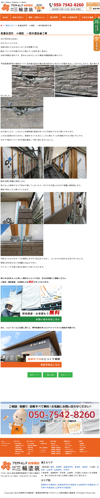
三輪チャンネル (54, 445)
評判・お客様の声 (69, 17)
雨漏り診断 (30, 447)
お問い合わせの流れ (19, 451)
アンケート (43, 452)
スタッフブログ (68, 445)
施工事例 (54, 17)
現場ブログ (67, 447)
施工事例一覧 (44, 443)
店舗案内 (82, 449)
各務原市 (58, 470)
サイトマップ (4, 445)
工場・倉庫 (30, 449)
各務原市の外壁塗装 (86, 484)
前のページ (34, 375)
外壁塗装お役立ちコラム (70, 451)
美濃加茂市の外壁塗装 (67, 484)
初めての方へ (18, 17)
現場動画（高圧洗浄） (56, 453)
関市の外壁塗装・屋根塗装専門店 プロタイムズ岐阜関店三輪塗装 (48, 493)
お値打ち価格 (18, 447)
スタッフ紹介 (83, 447)
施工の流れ (17, 453)
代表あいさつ (83, 445)
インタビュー (44, 450)
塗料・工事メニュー (37, 17)
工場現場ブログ (68, 453)
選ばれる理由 (18, 443)
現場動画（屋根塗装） (56, 449)
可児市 (66, 470)
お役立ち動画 (87, 17)
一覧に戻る (50, 375)
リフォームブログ (69, 449)
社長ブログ (67, 443)
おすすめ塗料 (31, 443)
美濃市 (59, 467)
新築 (29, 453)
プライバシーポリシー (6, 443)
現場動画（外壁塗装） (56, 447)
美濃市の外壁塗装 (48, 484)
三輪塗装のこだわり (19, 445)
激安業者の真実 (18, 449)
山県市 (49, 470)
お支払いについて (84, 451)
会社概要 (82, 443)
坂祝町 (85, 467)
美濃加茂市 (68, 467)
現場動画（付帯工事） (56, 451)
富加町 (77, 467)
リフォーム (30, 451)
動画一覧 (53, 443)
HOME (5, 17)
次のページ (65, 375)
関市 (52, 467)
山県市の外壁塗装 (63, 487)
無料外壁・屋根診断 (32, 445)
